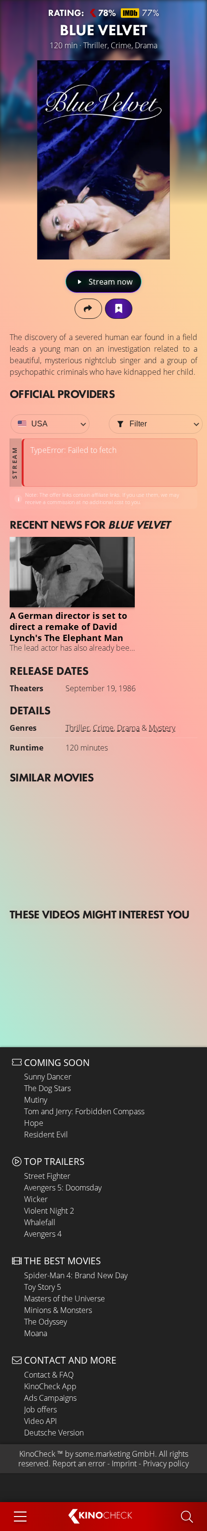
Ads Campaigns (50, 1398)
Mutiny (35, 1100)
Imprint (124, 1463)
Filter (138, 424)
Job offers (40, 1409)
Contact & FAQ (49, 1375)
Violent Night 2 (49, 1211)
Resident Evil (46, 1134)
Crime (103, 728)
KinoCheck (37, 1454)
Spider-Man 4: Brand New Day (76, 1275)
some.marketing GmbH (115, 1454)
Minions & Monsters (58, 1310)
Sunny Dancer (47, 1076)
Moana (35, 1333)
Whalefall (39, 1222)
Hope (33, 1123)
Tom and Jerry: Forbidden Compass (84, 1111)
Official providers (62, 393)
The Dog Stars (47, 1088)
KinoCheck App (50, 1386)
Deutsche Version (54, 1432)
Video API (40, 1421)
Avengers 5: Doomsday (63, 1187)
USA (39, 424)
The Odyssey (45, 1321)
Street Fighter (47, 1176)
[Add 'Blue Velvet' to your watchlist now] (118, 308)
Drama (128, 728)
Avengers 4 (43, 1234)
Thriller (77, 728)
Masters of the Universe (64, 1298)
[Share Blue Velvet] (88, 308)
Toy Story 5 (42, 1287)
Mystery (162, 728)
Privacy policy (166, 1463)
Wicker (36, 1199)
